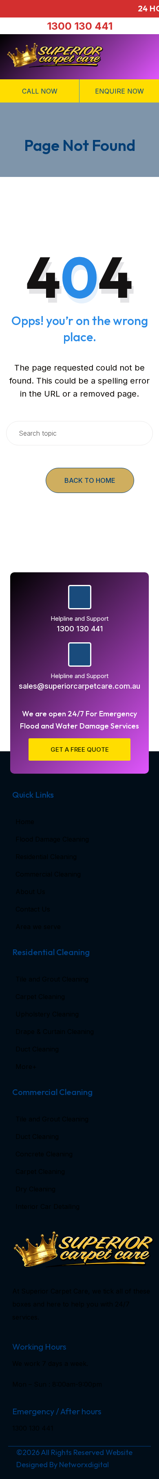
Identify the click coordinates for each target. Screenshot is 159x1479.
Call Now (39, 91)
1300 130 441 (80, 26)
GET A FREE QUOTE (80, 749)
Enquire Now (119, 91)
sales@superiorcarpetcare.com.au (79, 686)
